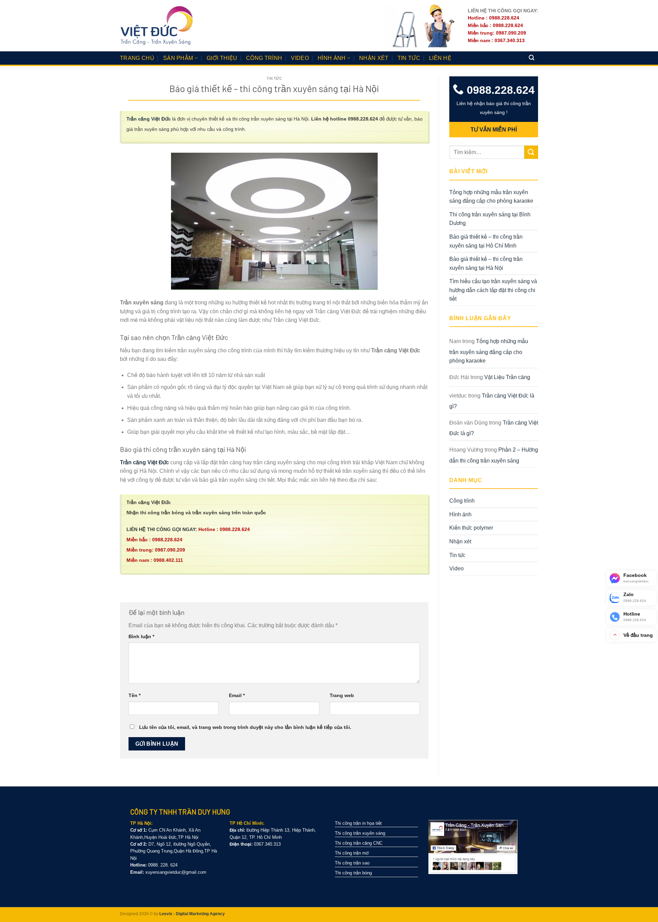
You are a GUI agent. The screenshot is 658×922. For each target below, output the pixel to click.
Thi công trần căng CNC (358, 843)
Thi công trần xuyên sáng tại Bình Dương (490, 219)
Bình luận (141, 636)
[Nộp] (531, 152)
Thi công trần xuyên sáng (360, 833)
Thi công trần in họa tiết (358, 823)
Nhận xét (374, 58)
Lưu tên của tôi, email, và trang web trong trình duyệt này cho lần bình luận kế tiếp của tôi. (245, 727)
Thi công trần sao (352, 863)
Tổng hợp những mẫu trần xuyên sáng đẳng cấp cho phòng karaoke (491, 196)
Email (237, 695)
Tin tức (409, 58)
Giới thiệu (222, 58)
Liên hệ (440, 58)
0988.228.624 (499, 90)
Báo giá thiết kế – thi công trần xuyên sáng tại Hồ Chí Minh (486, 241)
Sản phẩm (178, 58)
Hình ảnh (332, 58)
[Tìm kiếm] (532, 58)
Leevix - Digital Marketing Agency (192, 914)
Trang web (342, 695)
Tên (135, 695)
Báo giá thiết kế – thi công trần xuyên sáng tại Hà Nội (486, 263)
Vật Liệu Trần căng (507, 377)
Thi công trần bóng (353, 872)
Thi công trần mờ (351, 853)
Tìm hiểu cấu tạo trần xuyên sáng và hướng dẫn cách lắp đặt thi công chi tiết (493, 290)
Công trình (264, 58)
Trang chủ (137, 58)
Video (300, 58)
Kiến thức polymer (471, 528)
